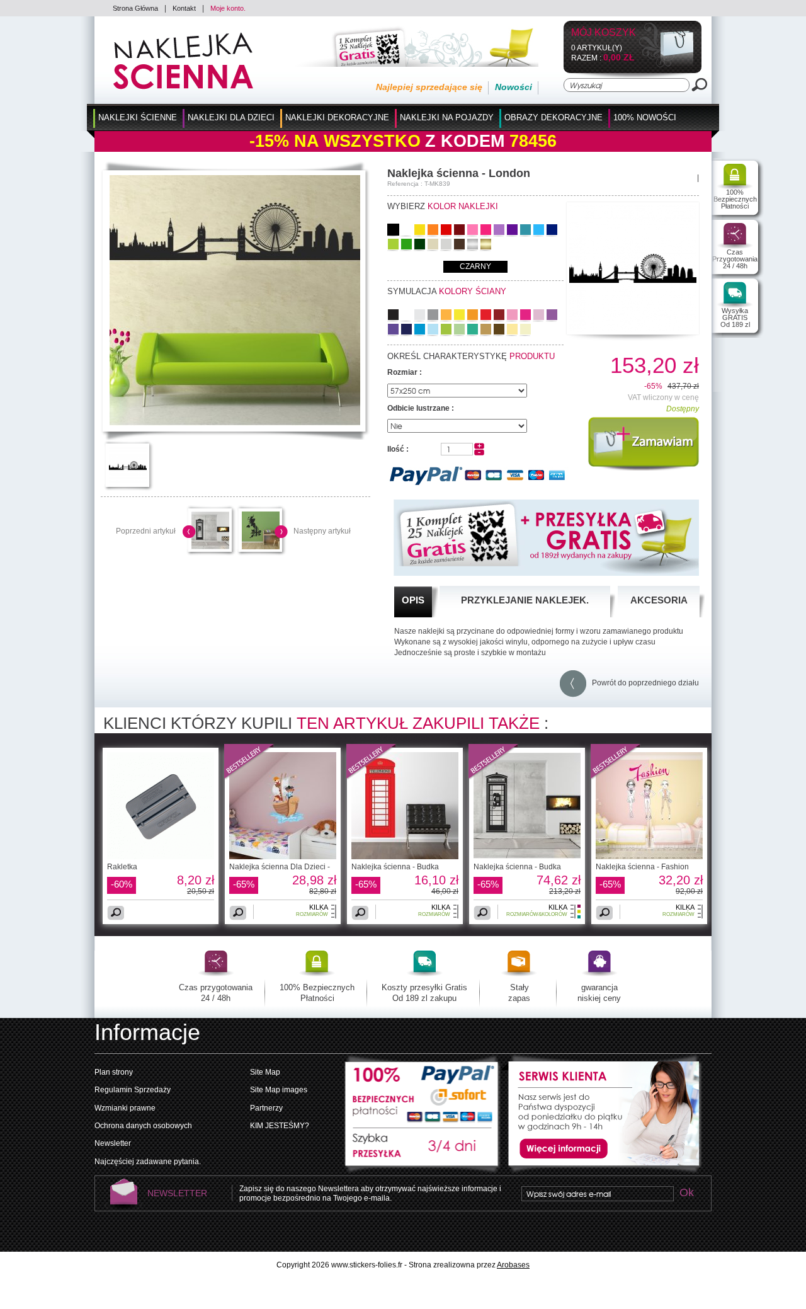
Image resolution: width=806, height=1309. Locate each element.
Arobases (513, 1264)
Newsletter (112, 1143)
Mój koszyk (603, 33)
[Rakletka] (160, 856)
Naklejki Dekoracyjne (337, 117)
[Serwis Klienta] (601, 1171)
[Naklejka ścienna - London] (235, 423)
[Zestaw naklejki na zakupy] (412, 64)
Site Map (265, 1072)
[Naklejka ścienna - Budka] (371, 777)
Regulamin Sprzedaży (132, 1089)
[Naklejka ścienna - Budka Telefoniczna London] (404, 856)
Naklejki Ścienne (137, 117)
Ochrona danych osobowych (143, 1125)
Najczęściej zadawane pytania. (147, 1161)
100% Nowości (644, 117)
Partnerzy (266, 1108)
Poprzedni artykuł (146, 531)
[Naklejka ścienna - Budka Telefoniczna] (210, 546)
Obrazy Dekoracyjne (553, 117)
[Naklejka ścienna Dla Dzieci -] (249, 777)
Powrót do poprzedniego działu (642, 682)
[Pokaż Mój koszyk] (666, 64)
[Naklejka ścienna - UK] (261, 546)
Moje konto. (228, 8)
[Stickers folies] (183, 87)
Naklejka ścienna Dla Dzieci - (279, 866)
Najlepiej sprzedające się (429, 87)
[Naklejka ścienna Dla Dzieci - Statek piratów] (282, 856)
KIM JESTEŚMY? (279, 1125)
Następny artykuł (322, 531)
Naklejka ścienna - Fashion (642, 866)
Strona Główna (135, 8)
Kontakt (184, 8)
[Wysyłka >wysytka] (422, 1151)
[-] (479, 453)
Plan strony (113, 1072)
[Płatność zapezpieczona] (422, 1091)
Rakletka (122, 866)
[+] (479, 446)
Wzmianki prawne (125, 1108)
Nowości (513, 87)
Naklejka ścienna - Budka (395, 866)
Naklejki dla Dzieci (231, 117)
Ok (686, 1193)
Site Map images (278, 1089)
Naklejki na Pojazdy (447, 117)
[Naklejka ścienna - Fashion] (616, 777)
